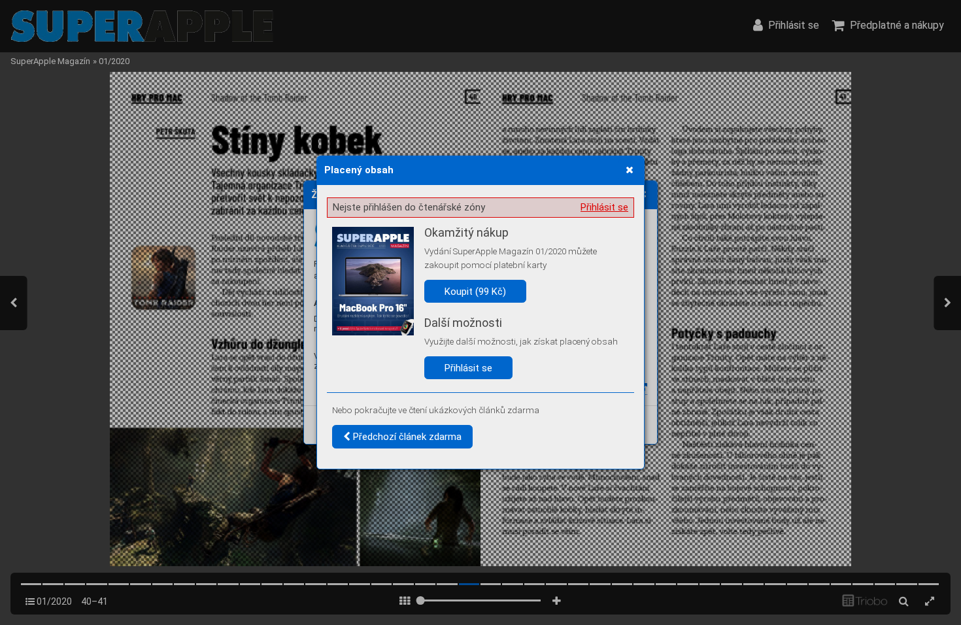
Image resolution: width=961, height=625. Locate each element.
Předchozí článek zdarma (406, 437)
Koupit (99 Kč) (475, 291)
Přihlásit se (604, 207)
